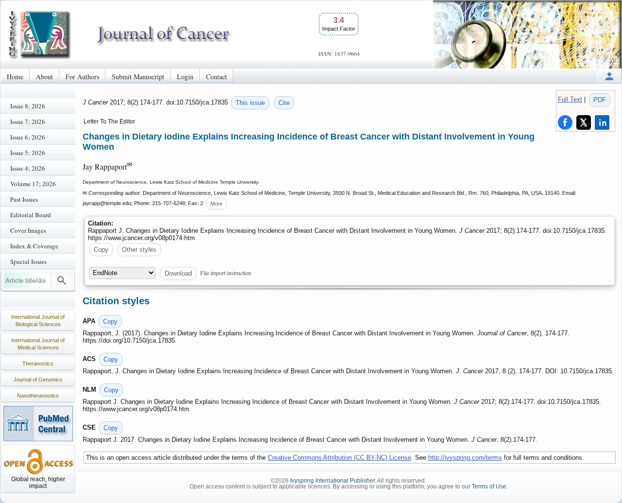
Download (178, 273)
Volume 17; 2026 (33, 183)
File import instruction (225, 273)
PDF (599, 100)
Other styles (139, 249)
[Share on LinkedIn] (602, 122)
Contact (216, 76)
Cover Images (28, 230)
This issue (250, 102)
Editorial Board (30, 214)
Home (15, 76)
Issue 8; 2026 (27, 106)
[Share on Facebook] (565, 122)
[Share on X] (583, 122)
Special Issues (28, 261)
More (216, 204)
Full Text (570, 99)
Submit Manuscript (138, 76)
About (44, 76)
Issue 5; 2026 (27, 152)
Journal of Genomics (38, 379)
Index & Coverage (34, 246)
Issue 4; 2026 (27, 168)
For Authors (82, 76)
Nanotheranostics (38, 396)
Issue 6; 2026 (27, 137)
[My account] (609, 76)
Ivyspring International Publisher (332, 481)
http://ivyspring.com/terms (465, 457)
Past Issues (24, 199)
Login (185, 76)
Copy (101, 249)
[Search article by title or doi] (61, 280)
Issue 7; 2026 (27, 121)
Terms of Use (489, 486)
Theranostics (37, 363)
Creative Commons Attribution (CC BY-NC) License (339, 457)
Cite (284, 102)
